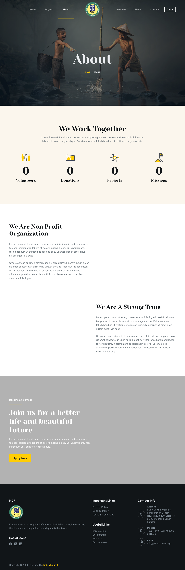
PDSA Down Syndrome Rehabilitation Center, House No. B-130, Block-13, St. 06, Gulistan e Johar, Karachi (161, 515)
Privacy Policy (100, 507)
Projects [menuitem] (49, 9)
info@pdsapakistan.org (159, 543)
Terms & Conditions (103, 514)
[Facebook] (10, 543)
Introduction (99, 530)
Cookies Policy (100, 510)
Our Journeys (99, 542)
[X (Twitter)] (15, 543)
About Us (97, 538)
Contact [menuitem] (154, 9)
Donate (170, 9)
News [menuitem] (138, 9)
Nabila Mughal (50, 565)
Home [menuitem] (32, 9)
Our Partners (99, 534)
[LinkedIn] (20, 543)
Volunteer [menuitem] (121, 9)
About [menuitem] (65, 9)
